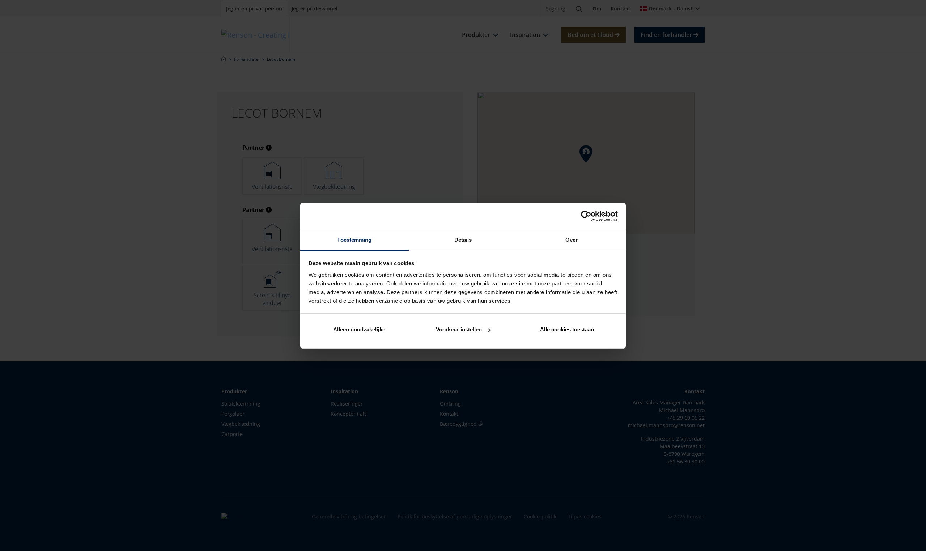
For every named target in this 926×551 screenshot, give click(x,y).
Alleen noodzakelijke (359, 329)
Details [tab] (463, 240)
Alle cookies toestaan (567, 329)
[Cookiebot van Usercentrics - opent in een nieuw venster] (586, 216)
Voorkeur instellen (459, 329)
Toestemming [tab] (354, 240)
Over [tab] (571, 240)
